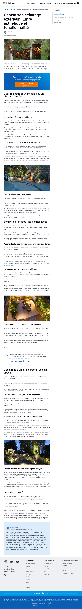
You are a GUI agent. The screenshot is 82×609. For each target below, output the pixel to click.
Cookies (64, 570)
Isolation (28, 579)
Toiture (27, 582)
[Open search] (78, 3)
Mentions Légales (66, 568)
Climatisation (29, 576)
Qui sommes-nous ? (48, 563)
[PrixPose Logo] (11, 562)
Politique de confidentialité (68, 573)
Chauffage (28, 574)
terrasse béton (22, 292)
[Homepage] (14, 3)
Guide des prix (31, 3)
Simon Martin (14, 527)
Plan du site (47, 574)
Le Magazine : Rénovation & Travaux (65, 3)
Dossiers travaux (45, 3)
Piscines (28, 566)
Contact (45, 571)
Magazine (12, 9)
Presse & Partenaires (49, 568)
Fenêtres (28, 587)
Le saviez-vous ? (58, 22)
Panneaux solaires (30, 563)
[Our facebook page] (5, 575)
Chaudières (28, 568)
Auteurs (46, 566)
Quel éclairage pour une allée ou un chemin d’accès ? (64, 13)
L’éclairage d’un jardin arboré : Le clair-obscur (66, 20)
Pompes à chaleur (30, 571)
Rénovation (28, 584)
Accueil (6, 9)
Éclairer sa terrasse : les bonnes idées (63, 17)
